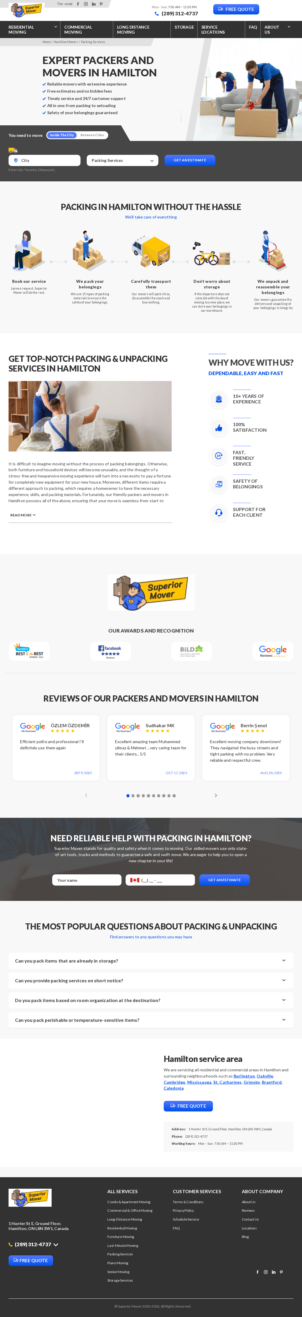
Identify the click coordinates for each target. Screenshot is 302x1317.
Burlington (244, 1075)
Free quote (239, 9)
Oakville (265, 1075)
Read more (21, 515)
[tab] (128, 795)
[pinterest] (101, 4)
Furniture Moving (120, 1236)
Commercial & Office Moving (129, 1210)
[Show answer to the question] (283, 960)
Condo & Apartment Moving (128, 1202)
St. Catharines (227, 1082)
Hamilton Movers (66, 42)
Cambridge (175, 1082)
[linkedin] (94, 4)
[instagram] (86, 4)
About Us (249, 1202)
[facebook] (78, 4)
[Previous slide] (87, 795)
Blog (245, 1236)
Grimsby (252, 1082)
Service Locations (213, 29)
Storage (184, 26)
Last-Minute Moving (122, 1245)
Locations (249, 1228)
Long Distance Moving (133, 29)
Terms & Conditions (188, 1202)
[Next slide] (214, 795)
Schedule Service (186, 1219)
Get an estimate (190, 160)
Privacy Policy (183, 1210)
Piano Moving (117, 1263)
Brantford (272, 1082)
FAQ (253, 26)
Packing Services (120, 1254)
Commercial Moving (78, 29)
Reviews (248, 1210)
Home (46, 42)
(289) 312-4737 (179, 13)
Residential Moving (21, 29)
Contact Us (250, 1219)
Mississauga (199, 1082)
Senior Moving (118, 1272)
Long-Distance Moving (124, 1219)
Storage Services (120, 1280)
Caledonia (174, 1088)
